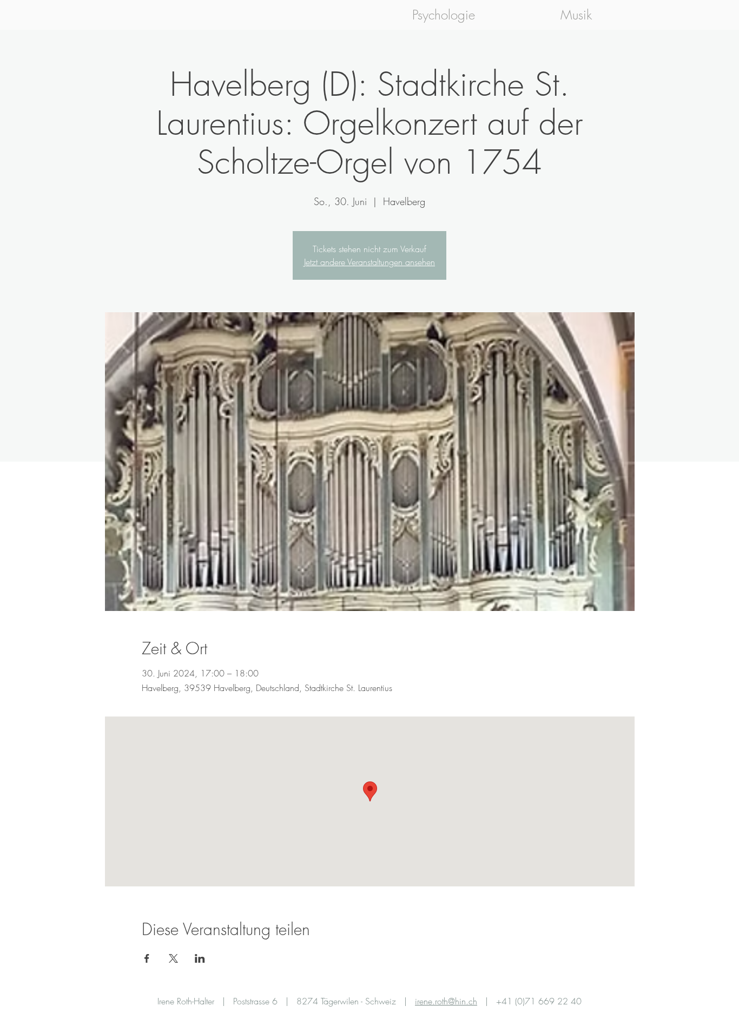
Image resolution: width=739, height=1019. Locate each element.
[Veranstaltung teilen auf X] (173, 958)
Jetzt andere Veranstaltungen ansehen (369, 262)
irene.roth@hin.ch (446, 1001)
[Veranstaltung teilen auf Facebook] (147, 958)
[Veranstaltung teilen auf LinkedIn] (200, 958)
